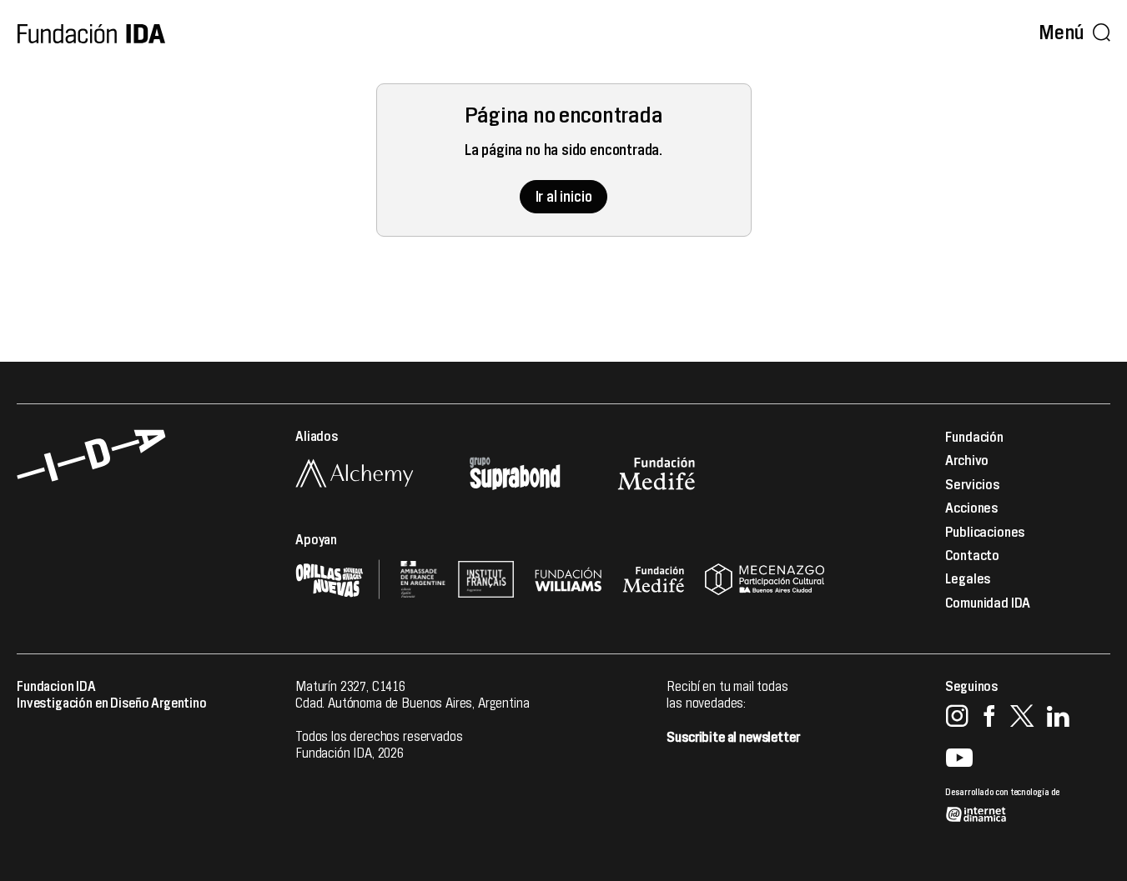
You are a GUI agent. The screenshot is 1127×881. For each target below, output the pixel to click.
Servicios (972, 485)
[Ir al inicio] (91, 33)
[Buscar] (1101, 33)
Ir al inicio (564, 197)
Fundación (974, 437)
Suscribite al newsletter (733, 737)
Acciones (972, 508)
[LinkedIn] (1058, 718)
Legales (968, 579)
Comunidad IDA (987, 603)
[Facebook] (989, 718)
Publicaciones (985, 532)
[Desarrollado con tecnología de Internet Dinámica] (1027, 797)
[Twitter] (1021, 718)
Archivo (967, 461)
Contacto (972, 556)
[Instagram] (957, 718)
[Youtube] (959, 758)
